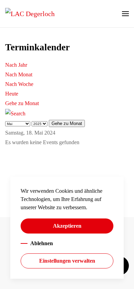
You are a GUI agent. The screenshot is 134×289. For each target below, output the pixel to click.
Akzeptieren (67, 226)
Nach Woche (19, 84)
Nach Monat (18, 74)
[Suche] (15, 113)
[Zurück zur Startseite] (30, 13)
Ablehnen (41, 243)
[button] (125, 13)
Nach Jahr (16, 65)
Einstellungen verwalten (67, 261)
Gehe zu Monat (22, 103)
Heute (11, 94)
